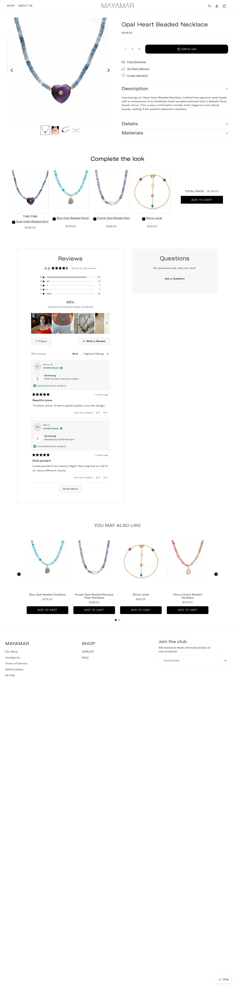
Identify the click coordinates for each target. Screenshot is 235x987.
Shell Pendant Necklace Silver (61, 379)
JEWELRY (88, 652)
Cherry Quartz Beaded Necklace (187, 596)
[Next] (216, 574)
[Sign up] (225, 660)
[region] (70, 323)
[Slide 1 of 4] (45, 130)
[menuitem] (11, 6)
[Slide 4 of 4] (75, 130)
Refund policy (14, 669)
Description (135, 89)
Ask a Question (177, 279)
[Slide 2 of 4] (55, 130)
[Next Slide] (107, 323)
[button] (70, 277)
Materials (132, 133)
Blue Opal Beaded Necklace (75, 218)
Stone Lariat (154, 218)
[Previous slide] (11, 71)
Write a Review (97, 342)
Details (130, 124)
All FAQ (10, 675)
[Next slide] (109, 71)
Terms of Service (16, 663)
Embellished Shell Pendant (59, 440)
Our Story (11, 652)
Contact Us (12, 658)
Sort (75, 354)
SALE (85, 658)
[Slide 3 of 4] (65, 130)
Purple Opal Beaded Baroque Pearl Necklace (126, 218)
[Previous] (19, 574)
